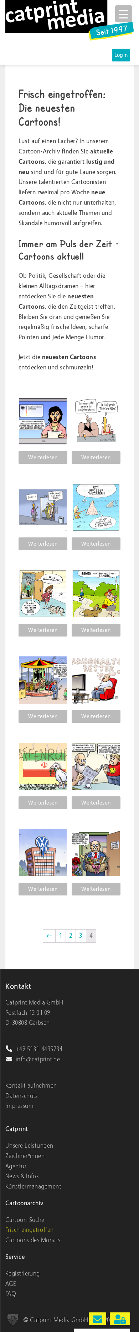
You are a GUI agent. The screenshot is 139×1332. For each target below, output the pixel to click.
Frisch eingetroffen (29, 1230)
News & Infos (21, 1176)
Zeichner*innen (25, 1156)
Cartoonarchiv (24, 1203)
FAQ (10, 1294)
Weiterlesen (42, 457)
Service (15, 1257)
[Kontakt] (98, 1318)
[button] (13, 1319)
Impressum (19, 1106)
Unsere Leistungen (29, 1145)
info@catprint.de (38, 1059)
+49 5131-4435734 (39, 1049)
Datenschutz (21, 1096)
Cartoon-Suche (25, 1220)
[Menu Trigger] (123, 13)
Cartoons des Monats (33, 1240)
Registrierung (22, 1273)
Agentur (15, 1166)
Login (121, 55)
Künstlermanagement (33, 1186)
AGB (10, 1284)
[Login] (120, 1318)
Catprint (16, 1129)
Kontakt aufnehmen (31, 1085)
